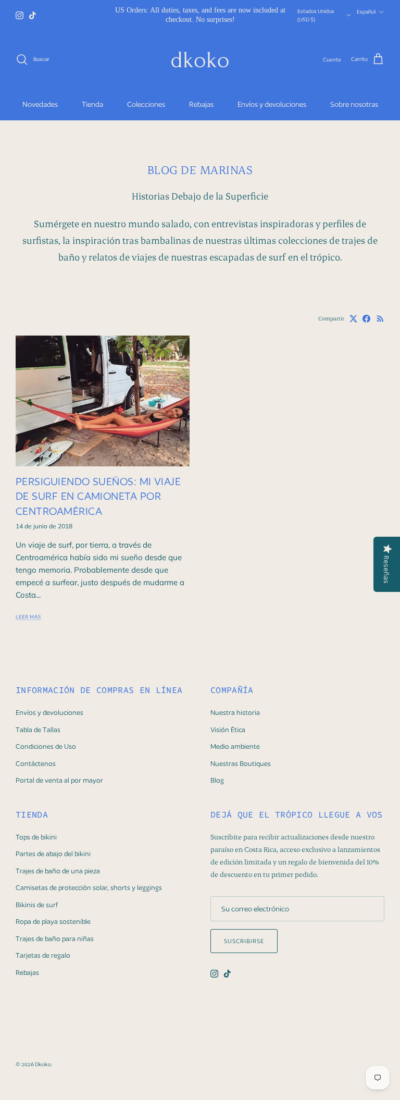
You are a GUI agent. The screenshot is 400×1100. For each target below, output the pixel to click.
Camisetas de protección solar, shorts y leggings (89, 888)
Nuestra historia (235, 712)
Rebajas (201, 104)
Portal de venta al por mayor (59, 780)
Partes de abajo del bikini (53, 854)
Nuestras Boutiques (240, 764)
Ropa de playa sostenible (53, 921)
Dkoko (43, 1064)
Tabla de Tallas (38, 730)
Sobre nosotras (354, 104)
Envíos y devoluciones (272, 104)
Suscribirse (244, 941)
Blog (217, 780)
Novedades (40, 104)
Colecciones (146, 104)
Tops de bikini (36, 837)
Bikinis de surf (37, 905)
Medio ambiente (235, 746)
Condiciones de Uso (46, 746)
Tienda (92, 104)
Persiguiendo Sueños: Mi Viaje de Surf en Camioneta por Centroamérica (98, 496)
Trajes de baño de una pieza (58, 871)
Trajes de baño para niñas (55, 939)
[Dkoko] (200, 59)
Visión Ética (227, 730)
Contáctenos (36, 764)
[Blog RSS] (380, 319)
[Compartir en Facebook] (366, 319)
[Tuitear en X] (353, 319)
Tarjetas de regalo (43, 955)
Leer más (28, 617)
